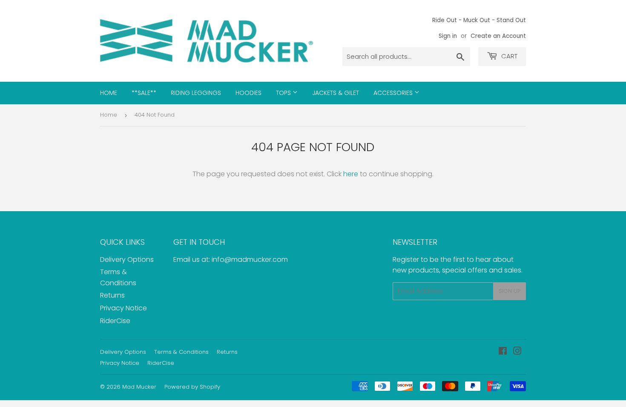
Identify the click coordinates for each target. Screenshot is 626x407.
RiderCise (115, 321)
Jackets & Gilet (335, 93)
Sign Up (509, 291)
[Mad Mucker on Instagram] (517, 352)
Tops (284, 93)
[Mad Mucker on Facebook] (502, 352)
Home (108, 93)
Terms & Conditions (181, 352)
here (350, 174)
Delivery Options (127, 259)
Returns (112, 295)
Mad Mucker (139, 387)
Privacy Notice (123, 308)
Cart (508, 56)
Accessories (393, 93)
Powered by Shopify (192, 387)
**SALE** (144, 93)
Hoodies (248, 93)
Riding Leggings (196, 93)
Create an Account (498, 36)
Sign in (448, 36)
